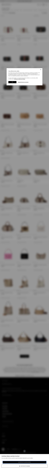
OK (12, 82)
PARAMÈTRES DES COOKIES (23, 82)
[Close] (24, 451)
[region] (24, 76)
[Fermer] (40, 69)
